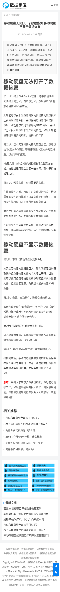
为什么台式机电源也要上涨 (21, 430)
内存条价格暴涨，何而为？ (21, 449)
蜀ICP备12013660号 (44, 571)
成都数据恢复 (12, 549)
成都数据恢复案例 (27, 553)
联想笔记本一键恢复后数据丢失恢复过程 (26, 513)
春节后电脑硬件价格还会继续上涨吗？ (27, 424)
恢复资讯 (16, 14)
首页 (6, 14)
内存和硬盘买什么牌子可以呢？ (23, 417)
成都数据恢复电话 (30, 558)
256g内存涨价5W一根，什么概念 (24, 436)
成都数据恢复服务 (45, 549)
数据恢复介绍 (27, 549)
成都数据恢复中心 (35, 562)
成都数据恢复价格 (47, 553)
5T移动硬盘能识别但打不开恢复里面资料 (26, 535)
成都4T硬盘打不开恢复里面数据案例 (24, 519)
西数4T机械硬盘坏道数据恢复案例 (22, 508)
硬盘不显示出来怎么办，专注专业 (24, 443)
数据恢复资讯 (10, 553)
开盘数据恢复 (49, 567)
